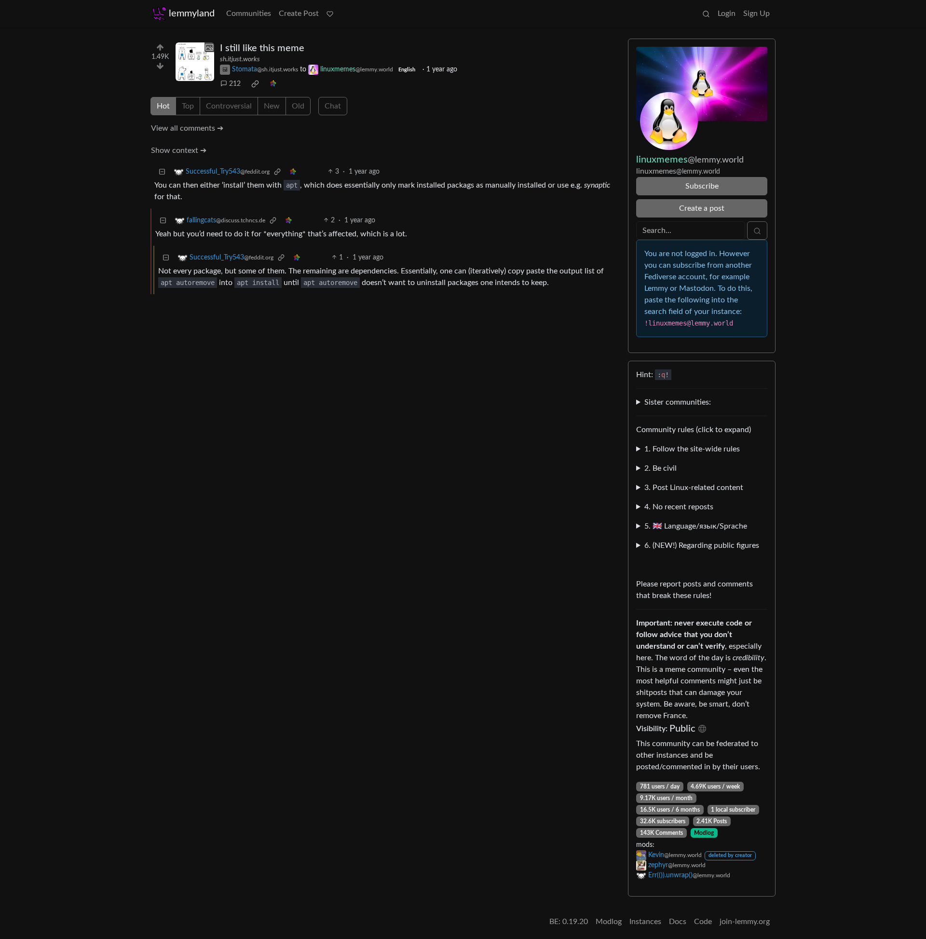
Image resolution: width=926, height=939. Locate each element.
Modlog (704, 833)
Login (726, 13)
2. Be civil (660, 468)
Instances (645, 921)
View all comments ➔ (187, 128)
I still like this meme (262, 48)
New (272, 106)
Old (298, 106)
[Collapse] (162, 171)
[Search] (706, 13)
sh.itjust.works (240, 59)
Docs (677, 921)
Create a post (701, 208)
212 (235, 84)
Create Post (299, 13)
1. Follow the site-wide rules (692, 449)
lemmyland (192, 13)
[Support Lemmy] (330, 13)
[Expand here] (195, 61)
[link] (255, 84)
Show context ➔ (178, 150)
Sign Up (756, 13)
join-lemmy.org (745, 921)
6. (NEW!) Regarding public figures (701, 545)
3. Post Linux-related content (693, 487)
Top (188, 106)
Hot (163, 106)
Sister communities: (677, 402)
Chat (333, 106)
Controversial (229, 106)
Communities (248, 13)
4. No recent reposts (678, 507)
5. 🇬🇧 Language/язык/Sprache (695, 526)
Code (703, 921)
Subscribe (702, 186)
